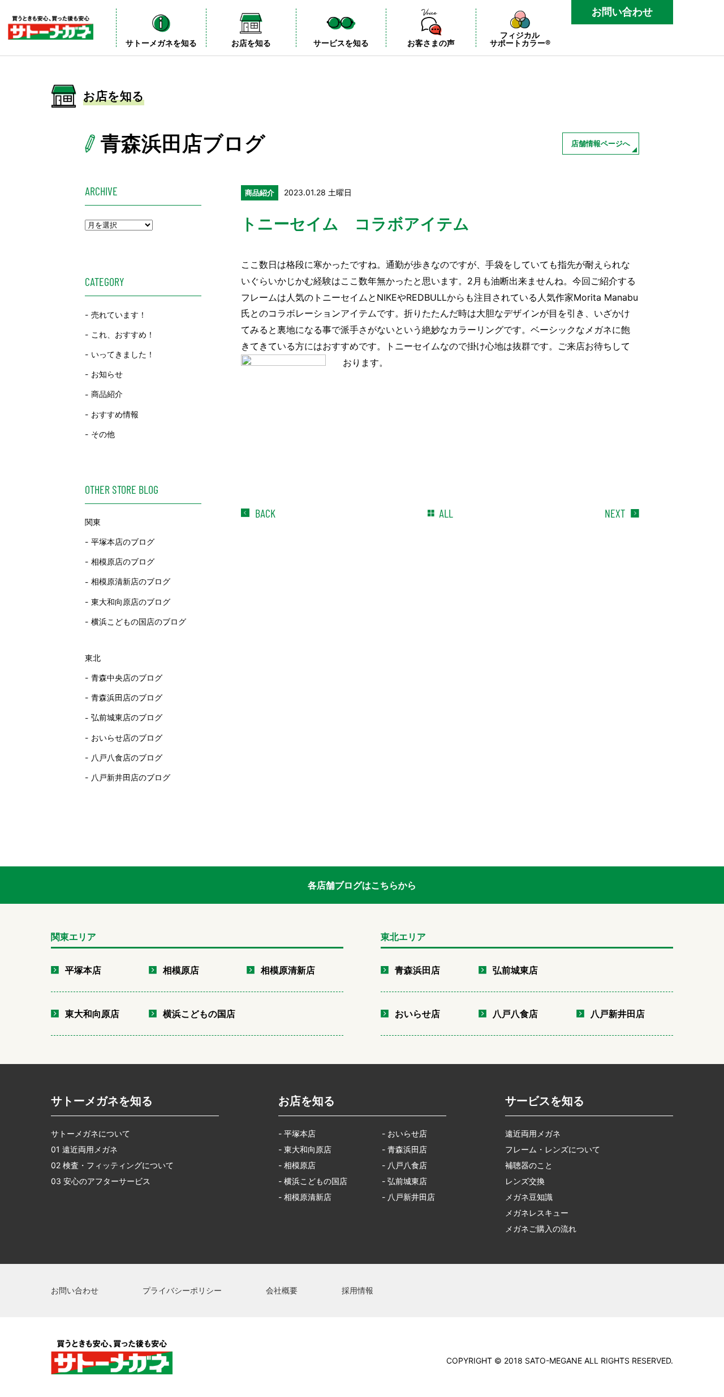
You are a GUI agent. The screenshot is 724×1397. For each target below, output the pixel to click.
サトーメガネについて (90, 1133)
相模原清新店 (288, 970)
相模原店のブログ (122, 561)
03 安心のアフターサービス (100, 1181)
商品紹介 (107, 394)
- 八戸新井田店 (408, 1197)
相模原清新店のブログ (130, 582)
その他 (103, 434)
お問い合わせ (622, 12)
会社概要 (282, 1290)
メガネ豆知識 (529, 1197)
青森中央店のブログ (126, 677)
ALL (446, 513)
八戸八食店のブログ (126, 757)
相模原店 (181, 970)
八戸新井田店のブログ (130, 777)
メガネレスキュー (536, 1212)
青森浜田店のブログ (126, 697)
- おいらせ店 (404, 1133)
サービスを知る (544, 1101)
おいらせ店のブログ (126, 737)
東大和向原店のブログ (130, 601)
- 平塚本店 (297, 1133)
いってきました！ (122, 354)
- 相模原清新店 (304, 1197)
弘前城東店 (515, 970)
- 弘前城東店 (404, 1181)
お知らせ (107, 374)
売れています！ (118, 314)
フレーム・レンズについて (552, 1149)
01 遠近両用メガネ (84, 1149)
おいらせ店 (417, 1013)
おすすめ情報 (115, 414)
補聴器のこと (529, 1165)
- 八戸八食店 (404, 1165)
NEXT (615, 513)
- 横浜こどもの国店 (312, 1181)
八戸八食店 (515, 1013)
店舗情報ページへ (600, 143)
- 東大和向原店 (304, 1149)
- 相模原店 (297, 1165)
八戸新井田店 (618, 1013)
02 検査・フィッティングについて (112, 1165)
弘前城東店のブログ (126, 718)
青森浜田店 (417, 970)
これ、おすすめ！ (122, 334)
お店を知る (306, 1101)
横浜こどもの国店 (199, 1013)
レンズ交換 (525, 1181)
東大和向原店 (92, 1013)
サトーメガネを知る (102, 1101)
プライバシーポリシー (182, 1290)
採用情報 (357, 1290)
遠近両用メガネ (533, 1133)
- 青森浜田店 (404, 1149)
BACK (265, 513)
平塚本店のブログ (122, 541)
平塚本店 (83, 970)
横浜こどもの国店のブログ (138, 621)
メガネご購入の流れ (540, 1228)
